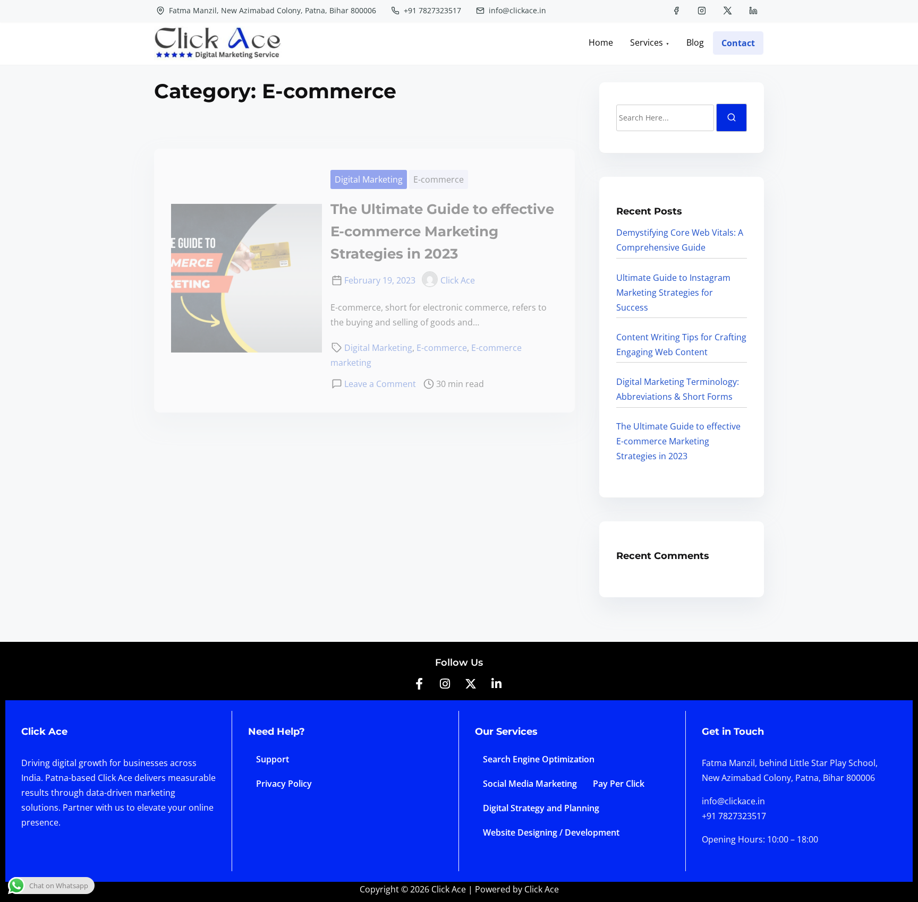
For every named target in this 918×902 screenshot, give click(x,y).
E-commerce (438, 179)
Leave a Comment (380, 384)
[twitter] (727, 10)
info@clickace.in (516, 10)
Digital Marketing (369, 179)
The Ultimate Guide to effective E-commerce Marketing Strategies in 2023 (442, 231)
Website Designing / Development (551, 832)
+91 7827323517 (431, 10)
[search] (731, 118)
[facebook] (676, 10)
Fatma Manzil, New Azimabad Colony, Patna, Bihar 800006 (271, 10)
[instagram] (701, 10)
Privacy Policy (284, 783)
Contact (738, 43)
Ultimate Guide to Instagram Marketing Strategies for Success (673, 292)
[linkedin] (753, 10)
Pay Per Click (618, 783)
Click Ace (457, 280)
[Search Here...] (665, 118)
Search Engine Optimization (538, 759)
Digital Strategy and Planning (541, 808)
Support (272, 759)
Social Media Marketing (530, 783)
